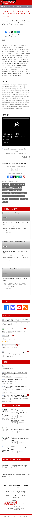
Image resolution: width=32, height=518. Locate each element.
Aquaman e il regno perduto (16, 51)
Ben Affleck (5, 202)
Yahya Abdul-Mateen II (12, 63)
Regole (19, 485)
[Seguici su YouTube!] (19, 308)
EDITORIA (13, 427)
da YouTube (6, 139)
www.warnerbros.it (20, 163)
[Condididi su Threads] (12, 32)
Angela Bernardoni (13, 35)
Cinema (8, 163)
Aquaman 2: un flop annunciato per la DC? (15, 252)
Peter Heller (20, 6)
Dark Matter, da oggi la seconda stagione (13, 375)
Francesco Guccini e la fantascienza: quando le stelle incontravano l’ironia (19, 412)
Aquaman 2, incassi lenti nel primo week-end (16, 223)
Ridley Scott (9, 6)
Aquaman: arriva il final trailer (10, 347)
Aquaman (4, 338)
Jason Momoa (15, 49)
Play (6, 142)
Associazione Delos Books (15, 496)
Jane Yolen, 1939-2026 (17, 420)
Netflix (14, 6)
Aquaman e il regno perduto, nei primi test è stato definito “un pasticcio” (16, 323)
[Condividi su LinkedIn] (18, 32)
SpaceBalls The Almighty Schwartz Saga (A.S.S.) (14, 466)
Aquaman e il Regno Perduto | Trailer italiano (14, 135)
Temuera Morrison (14, 199)
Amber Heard (8, 61)
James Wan (5, 71)
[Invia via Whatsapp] (15, 32)
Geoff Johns (18, 75)
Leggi (14, 416)
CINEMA (5, 217)
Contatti (16, 487)
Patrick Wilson (21, 61)
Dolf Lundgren (24, 199)
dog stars (26, 6)
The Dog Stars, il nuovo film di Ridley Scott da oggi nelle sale (16, 390)
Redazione (25, 485)
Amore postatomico (7, 368)
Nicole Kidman (6, 65)
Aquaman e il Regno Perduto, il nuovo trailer (15, 279)
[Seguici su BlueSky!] (13, 308)
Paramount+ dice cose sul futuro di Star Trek (20, 448)
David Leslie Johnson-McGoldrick (12, 73)
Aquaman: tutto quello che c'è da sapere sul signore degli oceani (14, 355)
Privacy (15, 485)
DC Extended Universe (7, 187)
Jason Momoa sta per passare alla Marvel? (14, 331)
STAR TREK (13, 446)
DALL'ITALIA (13, 409)
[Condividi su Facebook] (5, 32)
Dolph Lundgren (21, 65)
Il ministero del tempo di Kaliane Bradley (20, 439)
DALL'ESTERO (14, 418)
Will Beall (25, 73)
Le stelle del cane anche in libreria (20, 429)
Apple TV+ (3, 6)
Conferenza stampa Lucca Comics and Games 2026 (16, 475)
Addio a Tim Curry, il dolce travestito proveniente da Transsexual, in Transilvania (15, 399)
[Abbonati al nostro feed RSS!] (25, 308)
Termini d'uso (8, 485)
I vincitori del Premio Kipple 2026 (11, 381)
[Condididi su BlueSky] (9, 32)
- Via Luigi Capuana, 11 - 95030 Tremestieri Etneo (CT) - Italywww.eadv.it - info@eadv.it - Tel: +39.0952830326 (17, 505)
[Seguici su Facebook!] (7, 308)
